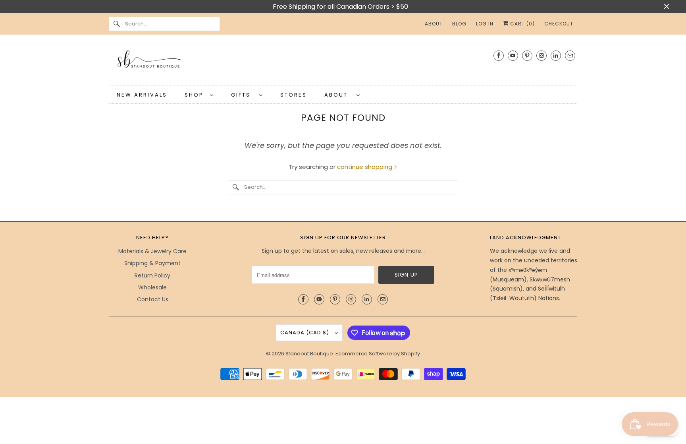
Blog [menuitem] (459, 23)
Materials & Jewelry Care (152, 251)
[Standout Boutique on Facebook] (498, 55)
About (338, 95)
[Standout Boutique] (343, 62)
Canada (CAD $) (305, 332)
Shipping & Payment (152, 263)
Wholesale (152, 287)
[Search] (117, 24)
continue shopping (365, 167)
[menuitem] (199, 94)
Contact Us (152, 299)
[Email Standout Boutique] (570, 55)
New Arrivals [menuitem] (142, 95)
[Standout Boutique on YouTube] (513, 55)
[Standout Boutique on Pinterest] (527, 55)
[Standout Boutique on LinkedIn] (556, 55)
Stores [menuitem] (293, 95)
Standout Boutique (309, 353)
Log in (484, 23)
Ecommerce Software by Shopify (377, 353)
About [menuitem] (434, 23)
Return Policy (152, 275)
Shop (195, 95)
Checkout (558, 23)
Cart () (522, 23)
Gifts (243, 95)
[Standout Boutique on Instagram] (541, 55)
